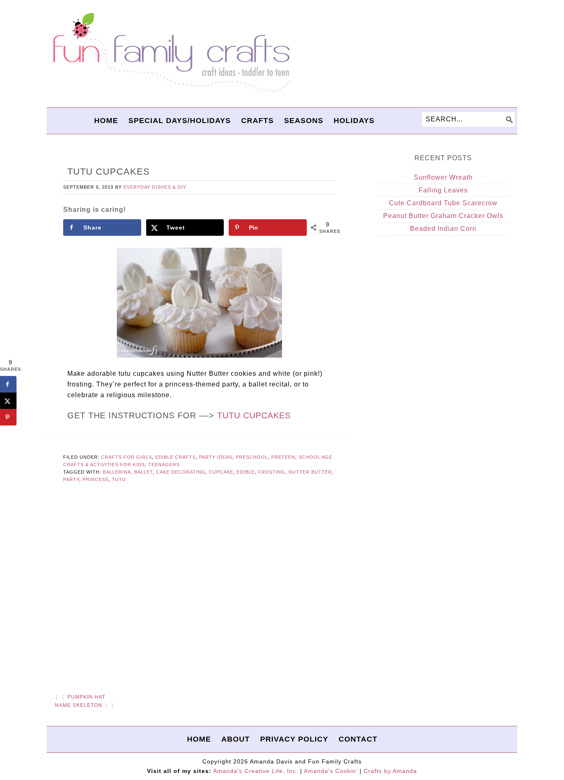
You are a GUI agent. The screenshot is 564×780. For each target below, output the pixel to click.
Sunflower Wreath (443, 177)
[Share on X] (8, 401)
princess (96, 479)
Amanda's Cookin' (331, 771)
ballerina (117, 471)
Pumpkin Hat (86, 697)
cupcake (221, 471)
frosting (271, 471)
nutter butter (310, 471)
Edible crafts (175, 457)
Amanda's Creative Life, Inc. (255, 771)
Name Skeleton (78, 705)
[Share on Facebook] (8, 384)
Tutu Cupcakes (254, 415)
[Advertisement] (199, 585)
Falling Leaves (443, 190)
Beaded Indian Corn (443, 228)
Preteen (283, 457)
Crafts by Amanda (390, 771)
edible (246, 471)
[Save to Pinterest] (8, 417)
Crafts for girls (126, 457)
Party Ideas (215, 457)
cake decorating (181, 471)
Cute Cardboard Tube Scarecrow (443, 202)
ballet (143, 471)
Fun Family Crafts (170, 52)
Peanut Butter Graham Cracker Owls (443, 215)
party (71, 479)
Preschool (252, 457)
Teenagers (164, 464)
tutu (119, 479)
